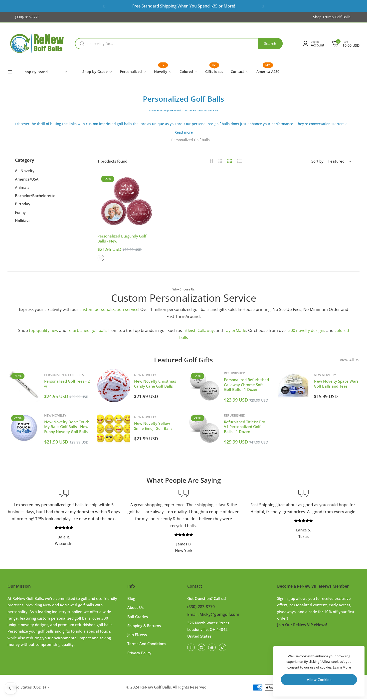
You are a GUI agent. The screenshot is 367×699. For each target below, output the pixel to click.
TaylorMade (235, 330)
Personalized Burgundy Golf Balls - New (121, 238)
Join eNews (137, 634)
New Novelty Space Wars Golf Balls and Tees (336, 384)
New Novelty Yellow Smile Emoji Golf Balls (153, 426)
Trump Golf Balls (337, 16)
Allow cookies (319, 679)
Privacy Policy (139, 652)
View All (347, 359)
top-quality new (43, 330)
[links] (191, 647)
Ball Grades (137, 616)
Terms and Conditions (146, 643)
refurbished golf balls (87, 330)
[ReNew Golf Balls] (37, 44)
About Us (135, 607)
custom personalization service (108, 309)
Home (162, 139)
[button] (103, 6)
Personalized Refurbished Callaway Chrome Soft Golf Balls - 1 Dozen (246, 384)
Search (270, 43)
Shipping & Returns (144, 625)
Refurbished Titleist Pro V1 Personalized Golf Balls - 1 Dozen (244, 426)
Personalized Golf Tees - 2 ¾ (67, 384)
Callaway (205, 330)
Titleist (189, 330)
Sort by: (318, 161)
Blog (131, 598)
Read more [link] (184, 132)
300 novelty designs (306, 330)
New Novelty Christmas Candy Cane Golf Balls (155, 384)
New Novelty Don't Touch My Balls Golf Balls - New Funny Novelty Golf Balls (66, 426)
